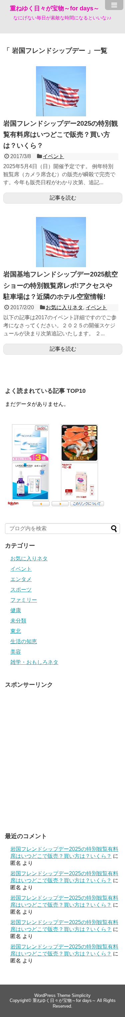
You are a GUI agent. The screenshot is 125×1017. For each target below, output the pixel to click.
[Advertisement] (62, 754)
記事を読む (63, 198)
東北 (15, 631)
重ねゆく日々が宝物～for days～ (54, 8)
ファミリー (23, 600)
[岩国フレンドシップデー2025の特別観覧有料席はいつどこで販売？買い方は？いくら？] (61, 114)
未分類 (18, 621)
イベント (53, 156)
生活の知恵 (23, 641)
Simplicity (81, 995)
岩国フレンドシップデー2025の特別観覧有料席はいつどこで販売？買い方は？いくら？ (60, 134)
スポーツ (21, 589)
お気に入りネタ (64, 307)
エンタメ (21, 579)
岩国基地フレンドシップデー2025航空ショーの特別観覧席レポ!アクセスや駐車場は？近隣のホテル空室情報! (60, 285)
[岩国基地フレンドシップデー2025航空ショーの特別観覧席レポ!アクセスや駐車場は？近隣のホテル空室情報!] (61, 265)
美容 (15, 652)
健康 (15, 610)
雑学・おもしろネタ (34, 662)
